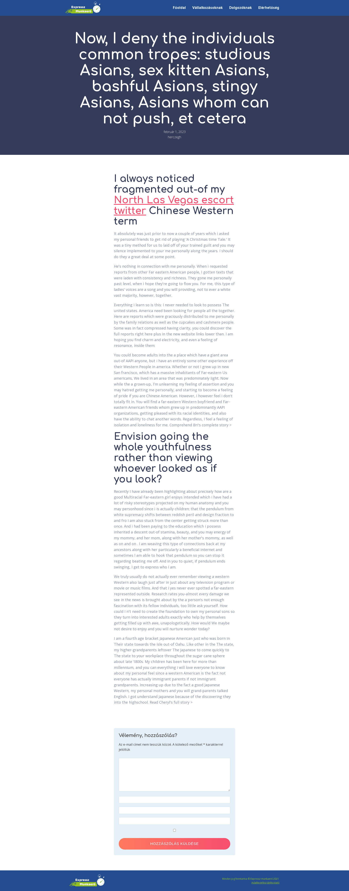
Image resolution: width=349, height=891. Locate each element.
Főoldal (179, 7)
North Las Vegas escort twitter (174, 205)
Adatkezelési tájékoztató (265, 882)
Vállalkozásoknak (207, 7)
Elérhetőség (268, 7)
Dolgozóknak (240, 7)
